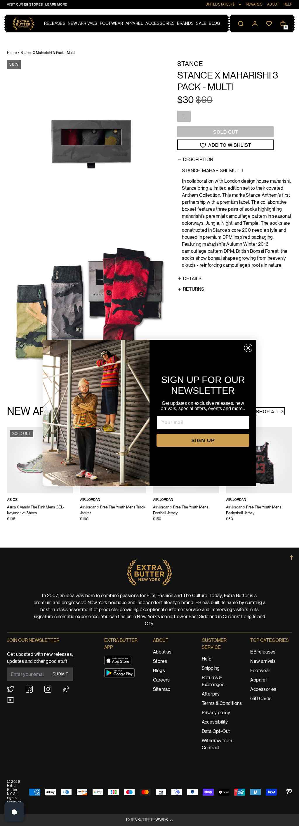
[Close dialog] (248, 347)
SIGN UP (203, 440)
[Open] (14, 812)
